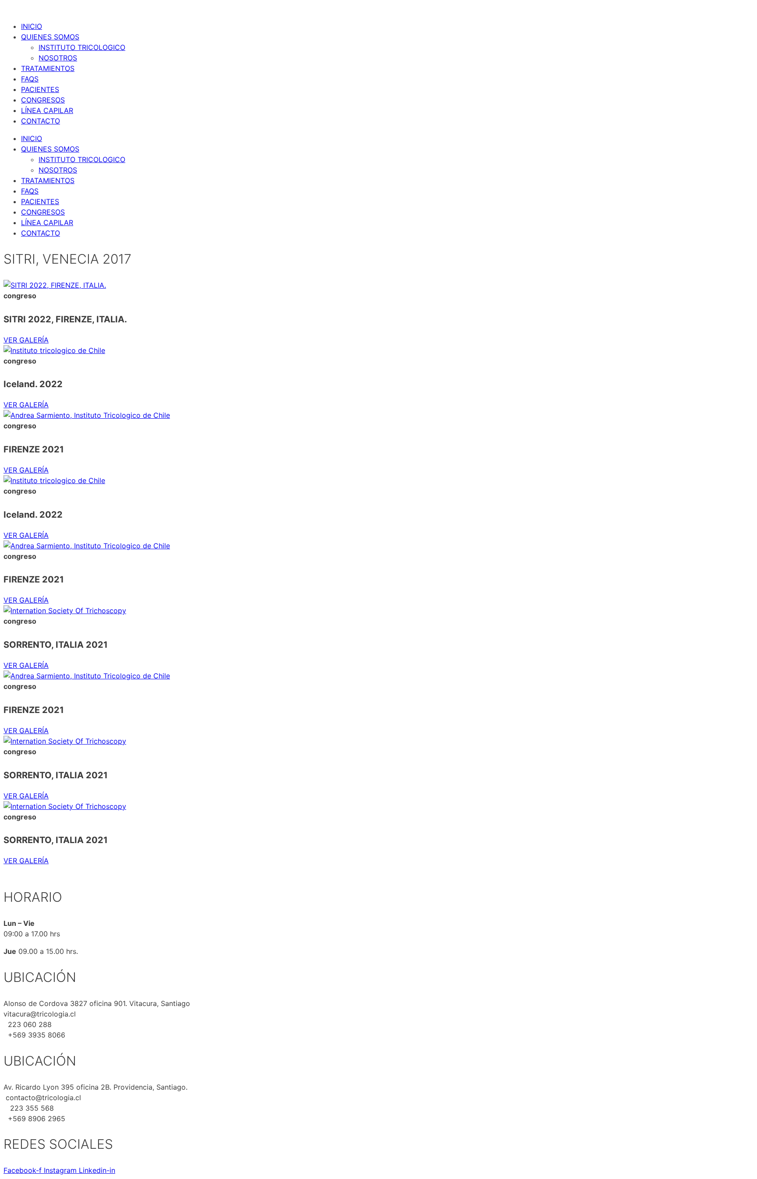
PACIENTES (40, 89)
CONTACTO (40, 120)
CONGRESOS (43, 99)
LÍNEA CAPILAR (47, 110)
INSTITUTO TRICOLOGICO (82, 47)
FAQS (30, 78)
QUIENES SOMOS (50, 36)
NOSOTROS (58, 57)
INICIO (31, 26)
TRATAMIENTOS (47, 68)
